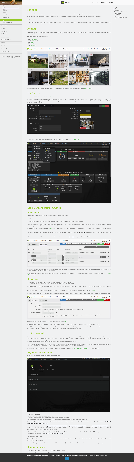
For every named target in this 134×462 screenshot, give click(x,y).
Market (111, 2)
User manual (4, 31)
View (32, 42)
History (68, 226)
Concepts (4, 20)
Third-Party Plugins (6, 39)
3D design (33, 45)
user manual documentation (80, 348)
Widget (94, 290)
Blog (97, 2)
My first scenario (118, 16)
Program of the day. (119, 19)
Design (32, 43)
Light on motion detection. (121, 17)
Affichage (117, 9)
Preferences (76, 139)
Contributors (4, 46)
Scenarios (51, 228)
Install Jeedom (4, 25)
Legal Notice (5, 51)
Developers (4, 48)
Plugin (66, 321)
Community (104, 2)
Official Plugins (5, 37)
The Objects (117, 10)
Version (5, 12)
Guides (3, 42)
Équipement (118, 14)
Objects (52, 96)
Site (92, 2)
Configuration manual (6, 34)
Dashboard (34, 39)
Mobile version (88, 88)
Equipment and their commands (121, 11)
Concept (115, 7)
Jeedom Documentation (7, 2)
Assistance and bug (7, 22)
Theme (4, 5)
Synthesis (34, 40)
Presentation (5, 17)
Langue (4, 9)
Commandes (118, 13)
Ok (67, 458)
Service (3, 28)
